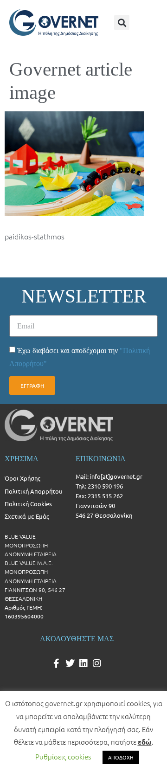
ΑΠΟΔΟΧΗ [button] (121, 757)
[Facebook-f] (56, 663)
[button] (121, 22)
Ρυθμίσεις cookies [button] (63, 756)
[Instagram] (97, 663)
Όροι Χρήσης (22, 478)
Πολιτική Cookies (28, 504)
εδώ (145, 741)
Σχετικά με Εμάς (27, 516)
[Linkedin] (83, 663)
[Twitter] (70, 663)
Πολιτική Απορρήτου (33, 491)
